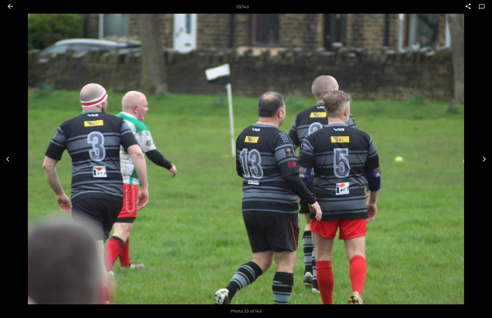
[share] (468, 7)
